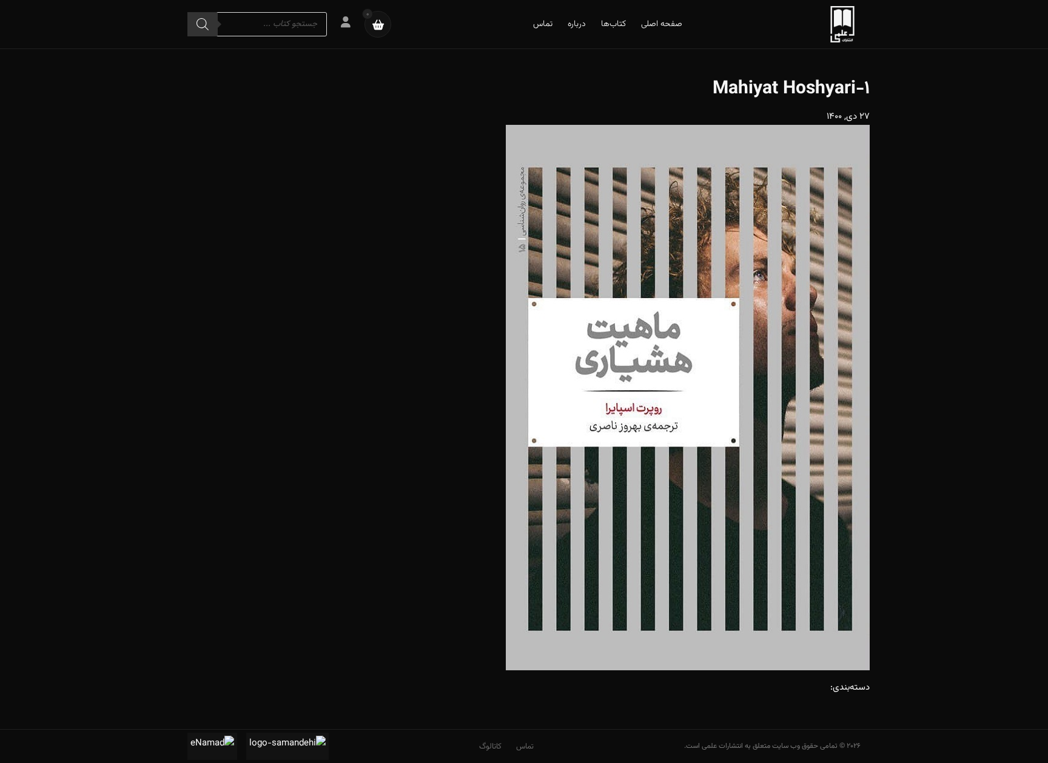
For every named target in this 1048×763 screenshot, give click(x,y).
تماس (543, 24)
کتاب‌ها (613, 24)
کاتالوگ (490, 747)
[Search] (202, 24)
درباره (577, 24)
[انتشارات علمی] (842, 24)
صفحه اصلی (661, 24)
